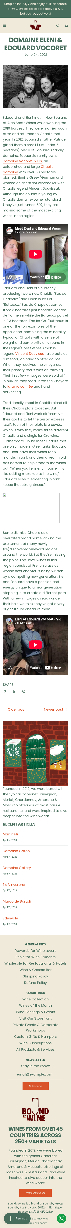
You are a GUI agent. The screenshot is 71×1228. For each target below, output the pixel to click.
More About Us (35, 1193)
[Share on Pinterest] (23, 692)
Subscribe (35, 1086)
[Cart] (66, 25)
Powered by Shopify (35, 1223)
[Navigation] (4, 25)
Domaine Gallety (17, 867)
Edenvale (10, 918)
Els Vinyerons (14, 884)
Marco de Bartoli (17, 901)
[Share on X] (14, 692)
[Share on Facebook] (5, 692)
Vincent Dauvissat (30, 353)
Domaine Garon (16, 851)
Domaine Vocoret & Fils (22, 161)
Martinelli (10, 834)
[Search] (58, 25)
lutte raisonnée (20, 386)
